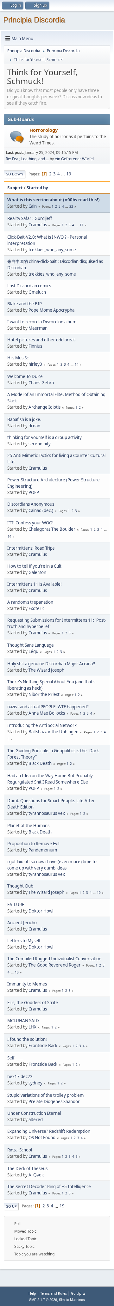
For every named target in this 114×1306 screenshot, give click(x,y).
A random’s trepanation (30, 602)
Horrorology (43, 130)
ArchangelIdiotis (44, 407)
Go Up (11, 1206)
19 (68, 174)
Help (32, 1293)
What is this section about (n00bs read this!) (53, 200)
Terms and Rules (53, 1293)
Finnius (35, 346)
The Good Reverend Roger (54, 965)
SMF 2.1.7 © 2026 (43, 1300)
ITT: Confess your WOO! (30, 523)
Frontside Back (42, 1045)
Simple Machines (72, 1300)
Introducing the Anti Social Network (42, 725)
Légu (33, 651)
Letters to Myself (24, 940)
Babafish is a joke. (24, 419)
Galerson (37, 572)
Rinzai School (19, 1150)
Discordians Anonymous (30, 504)
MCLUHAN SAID (23, 1020)
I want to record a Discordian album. (42, 322)
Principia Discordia (34, 19)
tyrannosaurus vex (46, 813)
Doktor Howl (40, 911)
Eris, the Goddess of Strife (32, 1002)
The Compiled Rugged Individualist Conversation (54, 958)
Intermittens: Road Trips (30, 548)
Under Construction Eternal (34, 1113)
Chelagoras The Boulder (51, 529)
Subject (15, 188)
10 (99, 892)
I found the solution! (27, 1039)
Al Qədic (36, 1175)
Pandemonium (42, 850)
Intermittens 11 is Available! (34, 584)
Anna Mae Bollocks (46, 713)
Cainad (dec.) (40, 510)
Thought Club (20, 886)
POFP (33, 492)
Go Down (14, 174)
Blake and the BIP (24, 304)
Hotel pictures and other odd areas (41, 340)
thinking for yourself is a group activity (44, 437)
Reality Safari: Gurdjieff (29, 218)
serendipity (39, 444)
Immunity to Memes (27, 984)
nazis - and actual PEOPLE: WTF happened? (48, 707)
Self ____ (15, 1058)
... (63, 174)
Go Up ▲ (78, 1293)
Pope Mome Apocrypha (51, 310)
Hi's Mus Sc (17, 358)
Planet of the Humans (28, 825)
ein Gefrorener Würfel (74, 159)
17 (81, 225)
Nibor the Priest (44, 694)
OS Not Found (41, 1137)
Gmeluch (37, 292)
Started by (37, 188)
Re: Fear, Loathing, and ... (27, 159)
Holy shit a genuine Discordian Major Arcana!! (51, 664)
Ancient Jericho (22, 922)
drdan (34, 426)
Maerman (38, 328)
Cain (32, 206)
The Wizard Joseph (46, 670)
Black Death (40, 763)
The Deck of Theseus (27, 1168)
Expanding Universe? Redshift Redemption (48, 1131)
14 (77, 364)
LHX (32, 1027)
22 (71, 206)
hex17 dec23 (20, 1076)
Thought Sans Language (30, 645)
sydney (35, 1083)
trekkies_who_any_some (52, 250)
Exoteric (36, 608)
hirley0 (35, 364)
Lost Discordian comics (29, 286)
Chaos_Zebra (41, 383)
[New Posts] (17, 137)
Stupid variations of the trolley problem (45, 1095)
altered (35, 1119)
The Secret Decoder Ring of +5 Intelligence (49, 1186)
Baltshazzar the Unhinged (53, 732)
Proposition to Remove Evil (33, 843)
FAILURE (15, 904)
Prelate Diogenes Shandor (54, 1101)
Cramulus (37, 225)
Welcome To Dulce (25, 376)
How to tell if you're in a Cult (34, 566)
